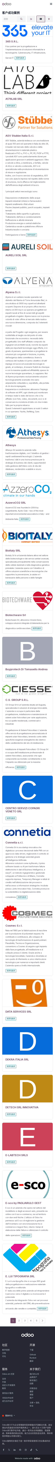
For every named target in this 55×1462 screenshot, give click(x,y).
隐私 (38, 1402)
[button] (51, 4)
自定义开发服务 (8, 1385)
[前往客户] (27, 31)
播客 (31, 1391)
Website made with (24, 1458)
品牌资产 (33, 1377)
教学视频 (6, 1350)
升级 (4, 1382)
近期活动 (33, 1388)
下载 (31, 1350)
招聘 (31, 1383)
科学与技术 (20, 58)
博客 (31, 1394)
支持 (4, 1379)
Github (33, 1354)
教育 (4, 1388)
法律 (31, 1402)
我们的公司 (34, 1374)
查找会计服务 (7, 1393)
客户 (31, 1398)
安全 (31, 1406)
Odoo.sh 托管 (8, 1374)
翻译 (31, 1361)
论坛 (4, 1356)
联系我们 (33, 1380)
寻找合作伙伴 (7, 1398)
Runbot (33, 1358)
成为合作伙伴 (7, 1401)
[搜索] (21, 19)
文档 (4, 1353)
